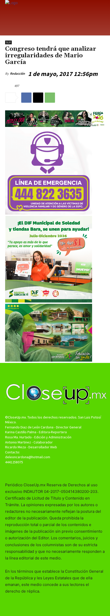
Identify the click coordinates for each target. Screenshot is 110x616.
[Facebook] (26, 98)
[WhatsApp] (50, 98)
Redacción (17, 73)
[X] (38, 98)
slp (8, 42)
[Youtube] (64, 472)
